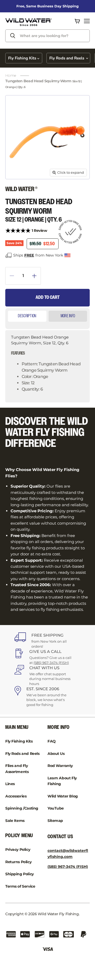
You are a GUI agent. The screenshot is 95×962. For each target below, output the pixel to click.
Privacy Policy (17, 849)
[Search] (13, 36)
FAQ (52, 741)
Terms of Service (20, 886)
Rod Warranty (60, 765)
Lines (10, 783)
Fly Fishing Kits (22, 58)
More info (68, 316)
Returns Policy (18, 861)
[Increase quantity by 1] (36, 276)
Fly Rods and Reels (67, 58)
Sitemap (55, 820)
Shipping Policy (19, 874)
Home (10, 75)
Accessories (15, 796)
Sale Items (15, 820)
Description (27, 316)
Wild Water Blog (63, 796)
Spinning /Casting (21, 808)
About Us (56, 753)
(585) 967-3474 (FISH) (51, 663)
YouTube (56, 808)
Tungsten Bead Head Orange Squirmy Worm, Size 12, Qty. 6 (45, 363)
